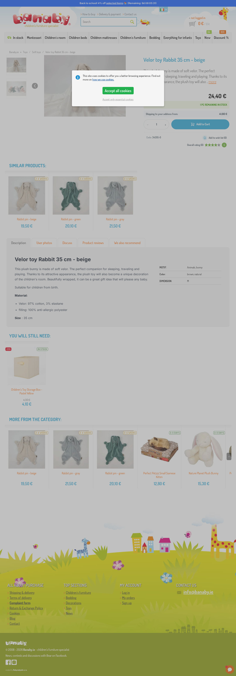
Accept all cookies (118, 90)
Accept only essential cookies (118, 99)
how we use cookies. (103, 79)
